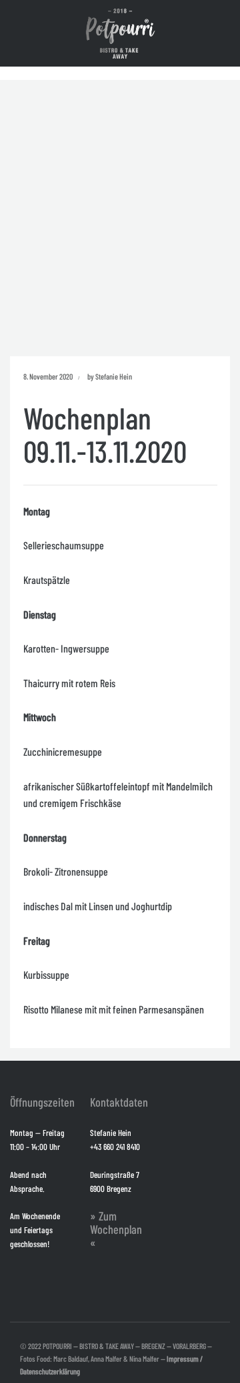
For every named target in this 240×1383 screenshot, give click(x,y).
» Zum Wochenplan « (116, 1229)
